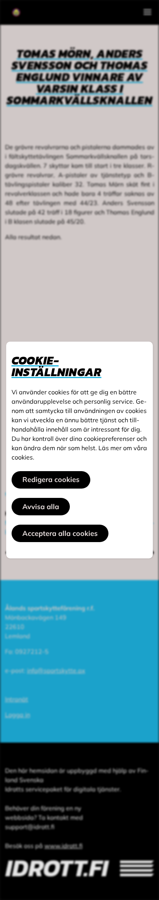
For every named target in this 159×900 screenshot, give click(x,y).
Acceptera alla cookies (60, 533)
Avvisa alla (40, 506)
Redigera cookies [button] (51, 479)
